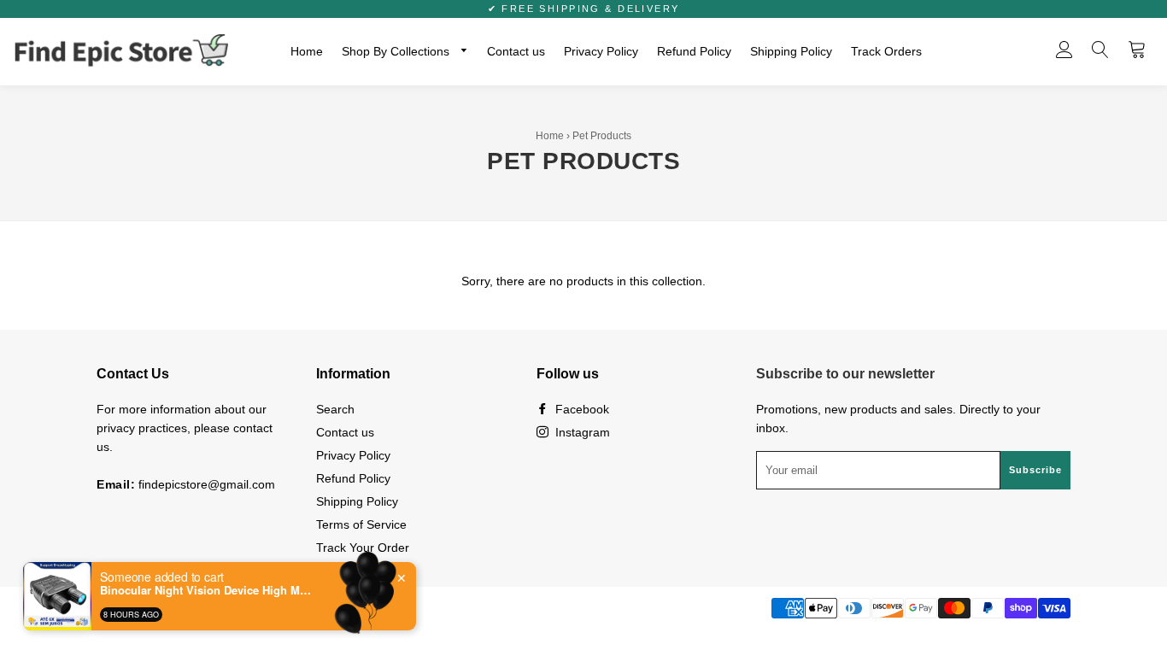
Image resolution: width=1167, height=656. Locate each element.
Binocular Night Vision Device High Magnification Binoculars (207, 590)
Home (306, 51)
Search (335, 409)
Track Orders (886, 51)
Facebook (580, 409)
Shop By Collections (397, 51)
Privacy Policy (601, 51)
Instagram (581, 432)
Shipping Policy (791, 51)
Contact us (516, 51)
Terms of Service (361, 524)
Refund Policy (694, 51)
